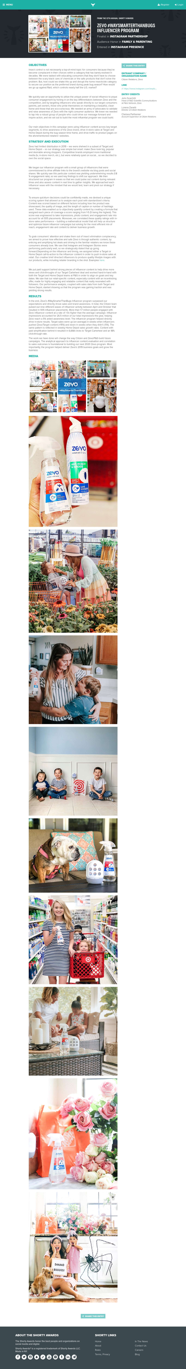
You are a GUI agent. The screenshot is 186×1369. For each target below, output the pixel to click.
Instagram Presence (127, 47)
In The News (141, 1341)
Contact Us (140, 1345)
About (98, 1345)
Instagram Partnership (129, 36)
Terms (98, 1354)
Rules (98, 1350)
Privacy (106, 1354)
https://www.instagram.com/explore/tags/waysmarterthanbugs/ (152, 88)
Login (180, 4)
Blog (137, 1354)
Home (98, 1341)
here (102, 260)
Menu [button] (9, 4)
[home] (93, 5)
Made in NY (21, 1351)
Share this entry (135, 65)
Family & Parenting (137, 42)
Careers (139, 1350)
